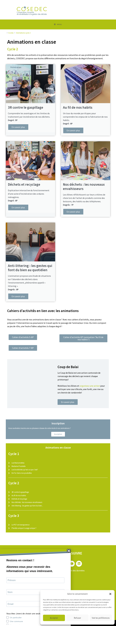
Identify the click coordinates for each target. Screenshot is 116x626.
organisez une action (90, 385)
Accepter (54, 618)
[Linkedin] (79, 564)
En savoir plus (18, 127)
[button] (110, 594)
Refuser (77, 618)
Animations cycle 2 (23, 33)
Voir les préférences (101, 618)
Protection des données (73, 570)
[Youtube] (72, 564)
